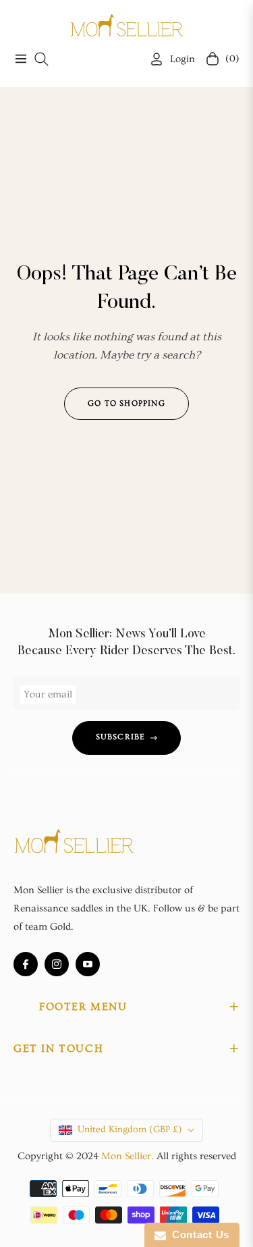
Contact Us (197, 1234)
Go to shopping (126, 403)
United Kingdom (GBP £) (130, 1129)
